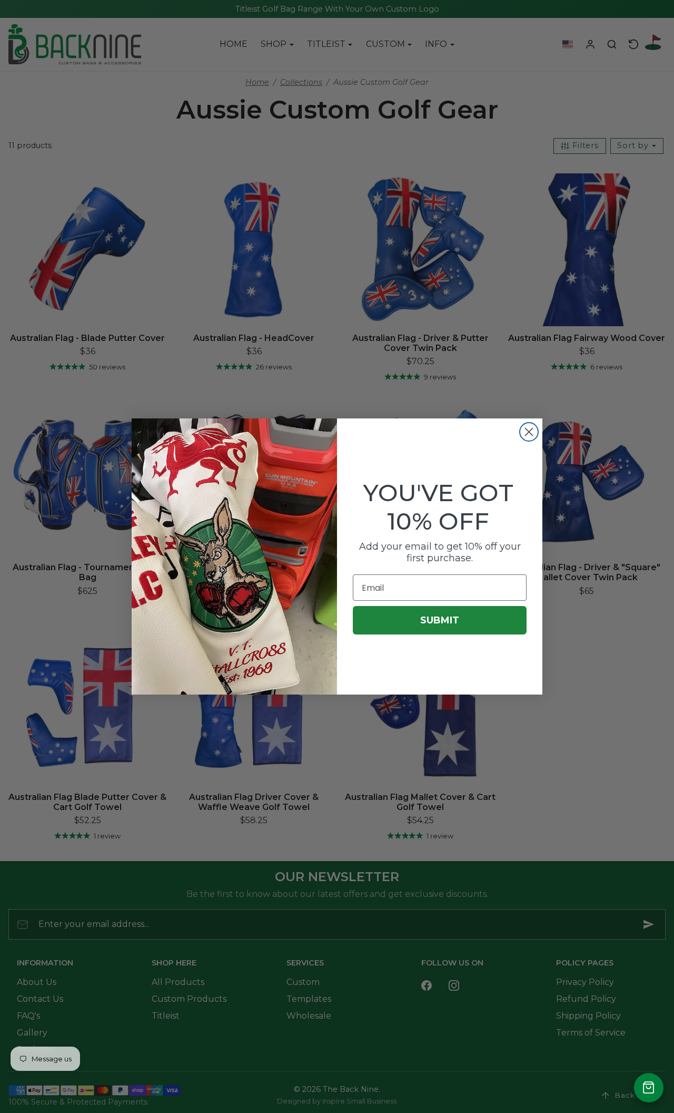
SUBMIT (439, 620)
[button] (648, 1087)
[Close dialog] (529, 432)
